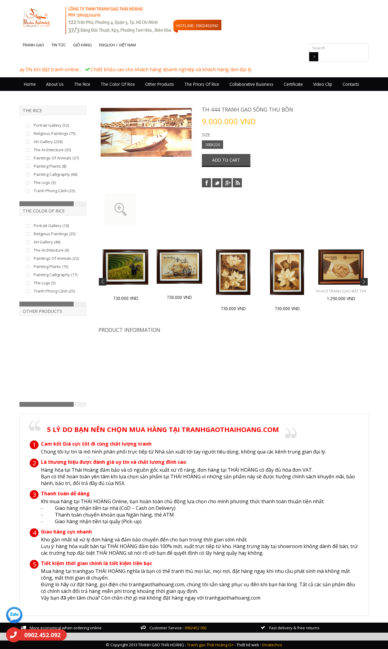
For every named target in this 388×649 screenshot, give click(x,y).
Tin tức (59, 45)
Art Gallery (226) (48, 141)
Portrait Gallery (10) (51, 225)
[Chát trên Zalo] (14, 616)
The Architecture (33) (52, 149)
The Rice (82, 84)
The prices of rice (201, 84)
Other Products (159, 84)
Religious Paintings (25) (54, 233)
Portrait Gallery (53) (51, 125)
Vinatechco (272, 644)
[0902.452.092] (13, 634)
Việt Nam (127, 45)
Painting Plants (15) (51, 266)
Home (30, 84)
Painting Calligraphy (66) (55, 174)
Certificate (293, 84)
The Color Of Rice (118, 84)
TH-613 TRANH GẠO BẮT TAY (341, 291)
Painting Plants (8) (50, 166)
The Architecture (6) (51, 250)
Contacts (351, 84)
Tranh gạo (33, 45)
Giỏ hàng (82, 45)
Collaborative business (251, 84)
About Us (55, 84)
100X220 (212, 144)
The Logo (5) (44, 283)
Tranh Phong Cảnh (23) (54, 190)
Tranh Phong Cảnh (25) (54, 291)
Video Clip (322, 84)
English (107, 45)
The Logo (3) (44, 182)
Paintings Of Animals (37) (56, 158)
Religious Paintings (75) (54, 133)
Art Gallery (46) (47, 242)
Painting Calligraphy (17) (55, 274)
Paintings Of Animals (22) (56, 258)
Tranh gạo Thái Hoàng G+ (210, 644)
